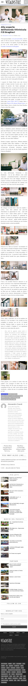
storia (23, 670)
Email (2, 618)
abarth (9, 678)
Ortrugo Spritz (16, 397)
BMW (6, 678)
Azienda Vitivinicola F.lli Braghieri (10, 46)
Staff (23, 632)
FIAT (7, 665)
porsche (8, 672)
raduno (3, 665)
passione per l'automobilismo (14, 670)
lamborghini (4, 670)
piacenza (3, 667)
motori (18, 667)
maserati (11, 665)
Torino (20, 678)
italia (10, 676)
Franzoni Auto (4, 674)
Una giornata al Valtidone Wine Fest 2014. (7, 449)
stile (24, 663)
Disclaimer (11, 632)
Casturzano (19, 395)
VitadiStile (16, 665)
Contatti (17, 635)
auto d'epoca (4, 663)
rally (24, 678)
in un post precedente (17, 38)
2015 (15, 680)
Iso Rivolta (15, 678)
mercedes (19, 672)
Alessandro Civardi (7, 35)
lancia (22, 665)
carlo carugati (4, 676)
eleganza (13, 672)
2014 (24, 676)
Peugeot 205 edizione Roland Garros (16, 103)
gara (2, 678)
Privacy (18, 632)
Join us (10, 635)
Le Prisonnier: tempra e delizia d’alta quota (20, 449)
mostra (11, 680)
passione (3, 672)
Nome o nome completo (7, 613)
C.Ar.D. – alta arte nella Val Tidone (10, 468)
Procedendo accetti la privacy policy (12, 624)
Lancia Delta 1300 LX (13, 101)
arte (14, 676)
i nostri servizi (4, 680)
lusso (22, 667)
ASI (9, 674)
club (21, 676)
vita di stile (23, 680)
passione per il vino (5, 399)
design (13, 674)
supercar (13, 667)
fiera (19, 680)
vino (18, 676)
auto (14, 663)
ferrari (10, 663)
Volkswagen (3, 682)
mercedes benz (19, 674)
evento (8, 667)
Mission (5, 632)
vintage (24, 672)
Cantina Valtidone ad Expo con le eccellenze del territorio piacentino (13, 460)
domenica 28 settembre (6, 397)
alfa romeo (19, 663)
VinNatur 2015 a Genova (8, 464)
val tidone (13, 399)
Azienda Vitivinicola (13, 394)
